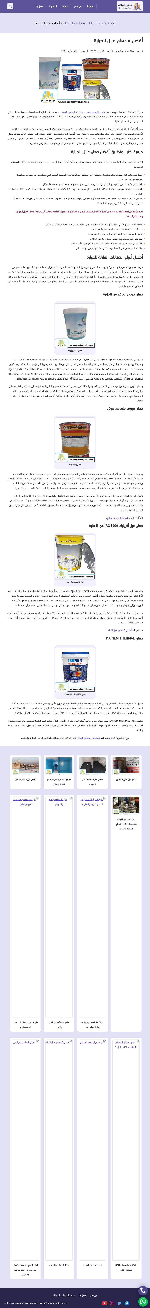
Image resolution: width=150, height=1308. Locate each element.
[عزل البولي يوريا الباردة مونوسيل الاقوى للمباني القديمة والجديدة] (126, 807)
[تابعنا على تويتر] (119, 1303)
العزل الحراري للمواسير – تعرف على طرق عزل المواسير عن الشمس (25, 1269)
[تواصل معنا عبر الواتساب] (143, 1302)
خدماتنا (90, 6)
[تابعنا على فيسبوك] (126, 1303)
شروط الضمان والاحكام (64, 1295)
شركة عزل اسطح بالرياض (89, 738)
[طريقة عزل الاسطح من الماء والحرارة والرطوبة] (92, 908)
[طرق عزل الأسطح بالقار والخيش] (59, 908)
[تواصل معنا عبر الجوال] (143, 1290)
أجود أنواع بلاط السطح (92, 1265)
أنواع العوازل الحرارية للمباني (120, 518)
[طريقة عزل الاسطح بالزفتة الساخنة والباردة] (126, 1151)
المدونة (53, 6)
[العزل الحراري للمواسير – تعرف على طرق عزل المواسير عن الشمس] (25, 1151)
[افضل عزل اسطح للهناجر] (25, 767)
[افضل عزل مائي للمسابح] (126, 767)
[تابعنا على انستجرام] (111, 1303)
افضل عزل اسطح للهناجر (25, 779)
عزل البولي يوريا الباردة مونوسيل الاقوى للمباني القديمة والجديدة (126, 824)
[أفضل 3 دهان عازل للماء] (59, 1151)
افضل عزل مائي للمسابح (126, 779)
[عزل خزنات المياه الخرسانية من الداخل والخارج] (59, 767)
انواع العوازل (69, 23)
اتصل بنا (39, 6)
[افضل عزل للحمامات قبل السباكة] (92, 767)
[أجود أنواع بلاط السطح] (92, 1151)
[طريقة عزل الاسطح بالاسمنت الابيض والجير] (25, 908)
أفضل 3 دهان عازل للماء (120, 630)
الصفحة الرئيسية (107, 23)
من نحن (78, 6)
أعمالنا (65, 6)
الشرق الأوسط (83, 112)
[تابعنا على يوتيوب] (104, 1303)
